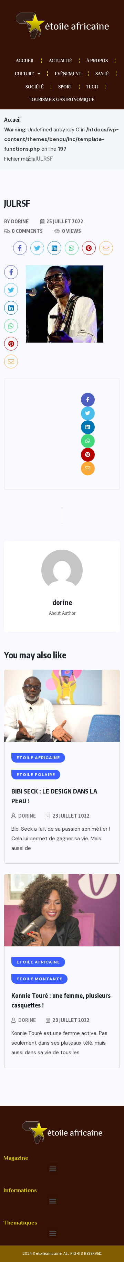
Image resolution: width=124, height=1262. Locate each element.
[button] (53, 1168)
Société (34, 86)
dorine (27, 816)
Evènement (68, 73)
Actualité (60, 60)
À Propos (97, 60)
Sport (65, 86)
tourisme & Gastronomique (62, 99)
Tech (92, 86)
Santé (102, 73)
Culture (24, 73)
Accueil (25, 60)
